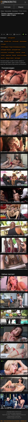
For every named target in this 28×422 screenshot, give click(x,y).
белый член (7, 41)
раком (14, 55)
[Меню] (25, 2)
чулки (3, 55)
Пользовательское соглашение (12, 421)
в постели (4, 52)
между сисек (10, 58)
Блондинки (11, 38)
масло (3, 58)
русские (3, 44)
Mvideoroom (24, 421)
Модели (20, 7)
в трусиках (11, 52)
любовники (23, 41)
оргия (23, 52)
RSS (2, 421)
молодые (17, 58)
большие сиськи (6, 49)
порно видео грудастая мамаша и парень (13, 47)
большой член (16, 49)
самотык (8, 55)
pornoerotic (8, 1)
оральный (15, 41)
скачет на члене (22, 55)
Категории (7, 7)
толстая (17, 52)
